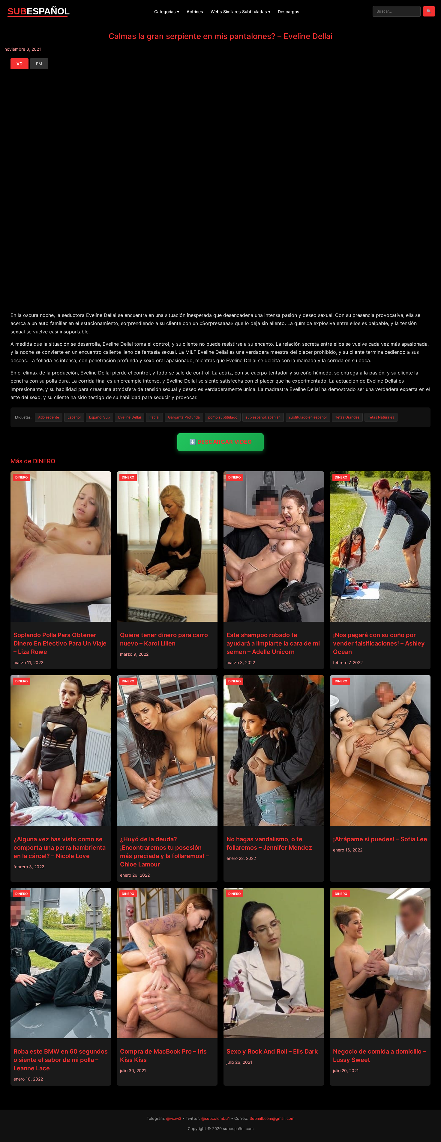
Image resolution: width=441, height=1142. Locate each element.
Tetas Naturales (381, 417)
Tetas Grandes (347, 417)
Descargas (288, 11)
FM (39, 63)
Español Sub (99, 417)
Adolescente (48, 417)
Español (74, 417)
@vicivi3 (173, 1118)
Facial (154, 417)
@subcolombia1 (215, 1118)
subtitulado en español (308, 417)
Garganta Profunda (184, 417)
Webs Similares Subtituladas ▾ (240, 11)
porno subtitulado (222, 417)
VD (19, 63)
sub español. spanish (263, 417)
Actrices (195, 11)
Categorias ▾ (166, 11)
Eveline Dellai (129, 417)
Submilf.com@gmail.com (272, 1118)
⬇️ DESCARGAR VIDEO (220, 442)
